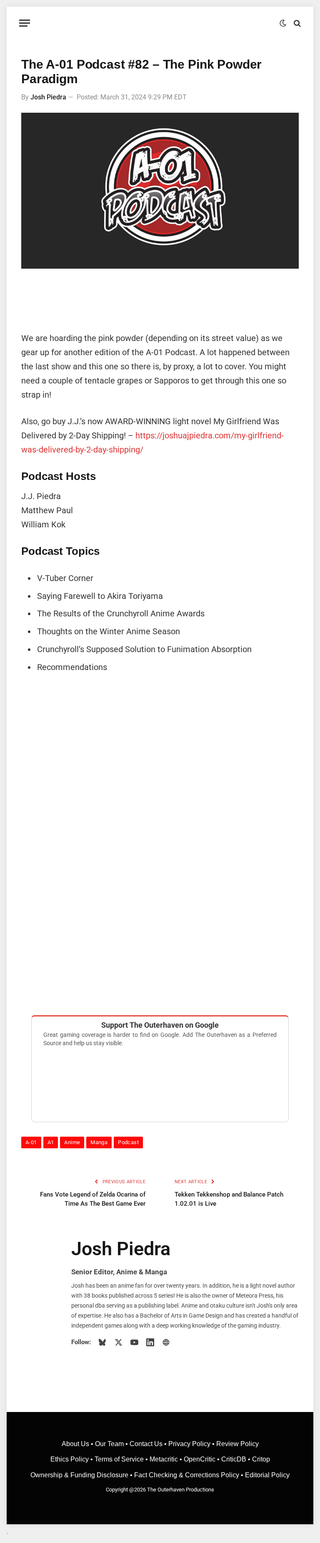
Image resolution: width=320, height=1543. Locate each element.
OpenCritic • (202, 1459)
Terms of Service (119, 1459)
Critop (261, 1459)
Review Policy (237, 1443)
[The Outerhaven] (160, 23)
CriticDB (233, 1459)
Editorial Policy (267, 1475)
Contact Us (146, 1443)
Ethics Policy (70, 1459)
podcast (128, 1142)
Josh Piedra (48, 97)
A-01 (31, 1142)
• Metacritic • (164, 1459)
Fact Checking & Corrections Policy (186, 1475)
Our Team (109, 1443)
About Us (76, 1443)
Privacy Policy (189, 1443)
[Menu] (24, 23)
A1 (51, 1142)
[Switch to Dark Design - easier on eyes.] (283, 23)
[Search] (296, 23)
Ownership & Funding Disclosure (80, 1475)
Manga (99, 1142)
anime (72, 1142)
